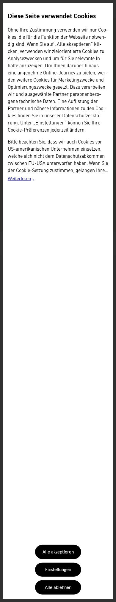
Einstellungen (58, 569)
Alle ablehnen (58, 587)
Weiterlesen (21, 180)
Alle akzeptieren (58, 552)
